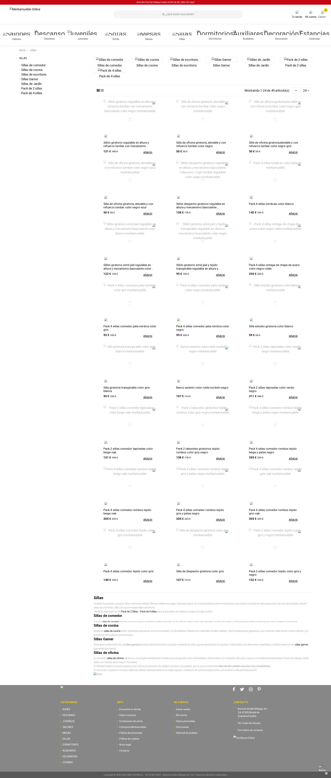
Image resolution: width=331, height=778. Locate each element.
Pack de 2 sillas (295, 65)
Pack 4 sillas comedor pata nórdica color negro (202, 328)
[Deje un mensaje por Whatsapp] (322, 769)
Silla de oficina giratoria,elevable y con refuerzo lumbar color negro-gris (273, 144)
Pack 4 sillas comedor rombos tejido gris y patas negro (200, 511)
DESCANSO (69, 715)
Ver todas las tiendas (249, 723)
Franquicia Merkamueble (132, 727)
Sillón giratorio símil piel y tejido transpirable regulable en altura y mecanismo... (197, 266)
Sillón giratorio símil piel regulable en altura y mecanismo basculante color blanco (127, 266)
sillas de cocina (112, 631)
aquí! (192, 2)
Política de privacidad (130, 733)
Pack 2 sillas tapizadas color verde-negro (272, 389)
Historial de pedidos (186, 733)
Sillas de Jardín (258, 65)
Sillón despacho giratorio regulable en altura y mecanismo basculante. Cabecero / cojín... (200, 205)
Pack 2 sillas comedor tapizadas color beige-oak (128, 450)
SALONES (68, 727)
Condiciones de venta (131, 721)
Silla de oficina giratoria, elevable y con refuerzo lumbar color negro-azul (128, 205)
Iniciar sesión (183, 709)
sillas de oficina (115, 658)
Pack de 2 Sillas (129, 611)
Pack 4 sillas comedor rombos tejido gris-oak (273, 511)
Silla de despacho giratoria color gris (200, 571)
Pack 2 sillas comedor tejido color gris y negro (275, 573)
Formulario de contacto (250, 730)
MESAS (67, 733)
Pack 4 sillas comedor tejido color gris (128, 571)
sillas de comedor (110, 621)
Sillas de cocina (147, 65)
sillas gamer (301, 644)
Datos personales (185, 721)
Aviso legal (125, 744)
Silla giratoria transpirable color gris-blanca (127, 389)
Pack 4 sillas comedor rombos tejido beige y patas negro (273, 450)
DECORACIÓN (70, 756)
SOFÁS (66, 709)
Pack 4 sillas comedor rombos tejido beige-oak (127, 511)
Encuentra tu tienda (130, 709)
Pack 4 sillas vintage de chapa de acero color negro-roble (274, 266)
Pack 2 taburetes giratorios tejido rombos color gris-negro (198, 450)
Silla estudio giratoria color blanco (271, 326)
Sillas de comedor (109, 65)
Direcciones (182, 727)
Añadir (147, 152)
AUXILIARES (69, 750)
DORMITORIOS (71, 744)
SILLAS (23, 58)
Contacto (124, 750)
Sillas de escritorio (184, 65)
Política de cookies (129, 738)
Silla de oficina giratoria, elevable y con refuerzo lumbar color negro (201, 144)
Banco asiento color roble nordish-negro (202, 387)
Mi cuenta (181, 715)
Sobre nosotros (127, 715)
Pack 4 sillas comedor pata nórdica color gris (129, 328)
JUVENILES (69, 721)
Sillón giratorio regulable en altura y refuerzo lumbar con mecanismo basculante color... (126, 144)
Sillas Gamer (221, 65)
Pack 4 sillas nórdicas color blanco (271, 204)
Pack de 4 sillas (109, 76)
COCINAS (68, 762)
